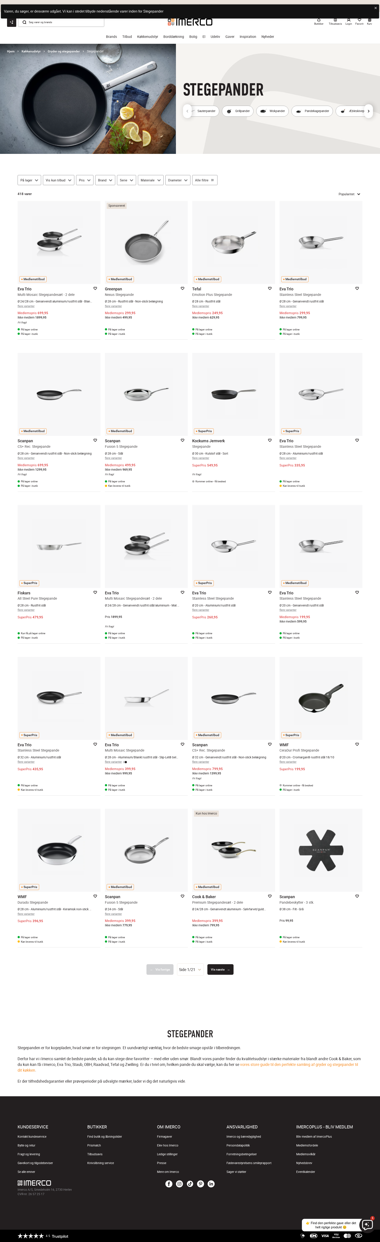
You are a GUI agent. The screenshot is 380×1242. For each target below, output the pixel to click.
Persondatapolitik (238, 1145)
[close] (375, 8)
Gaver (229, 36)
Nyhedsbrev (304, 1163)
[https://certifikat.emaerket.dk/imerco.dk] (358, 1235)
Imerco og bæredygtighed (244, 1137)
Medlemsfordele (307, 1145)
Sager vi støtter (236, 1172)
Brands (111, 36)
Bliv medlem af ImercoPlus (314, 1137)
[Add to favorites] (95, 288)
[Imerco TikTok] (190, 1184)
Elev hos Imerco (167, 1145)
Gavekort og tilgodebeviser (35, 1163)
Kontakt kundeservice (32, 1137)
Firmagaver (164, 1137)
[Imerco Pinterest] (200, 1184)
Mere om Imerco (168, 1172)
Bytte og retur (26, 1145)
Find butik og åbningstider (104, 1137)
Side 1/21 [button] (187, 969)
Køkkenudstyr (147, 36)
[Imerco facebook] (168, 1184)
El (204, 36)
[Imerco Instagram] (179, 1184)
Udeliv (215, 36)
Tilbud (127, 36)
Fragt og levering (29, 1154)
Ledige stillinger (167, 1154)
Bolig (193, 36)
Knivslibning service (100, 1163)
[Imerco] (75, 1183)
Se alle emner (26, 1172)
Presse (161, 1163)
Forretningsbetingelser (242, 1154)
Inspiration (248, 36)
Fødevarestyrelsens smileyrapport (249, 1163)
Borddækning (173, 36)
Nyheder (267, 36)
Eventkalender (305, 1172)
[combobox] (190, 969)
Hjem (11, 51)
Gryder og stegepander (64, 51)
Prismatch (94, 1145)
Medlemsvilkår (306, 1154)
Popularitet (346, 194)
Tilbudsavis (94, 1154)
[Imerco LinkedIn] (211, 1184)
